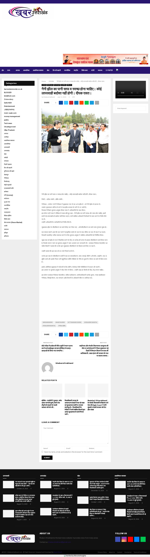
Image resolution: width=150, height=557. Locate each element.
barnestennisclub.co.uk (13, 89)
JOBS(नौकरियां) (9, 110)
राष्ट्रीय (76, 70)
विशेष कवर (85, 70)
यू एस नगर (7, 202)
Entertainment (9, 106)
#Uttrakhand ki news (74, 322)
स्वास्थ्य (100, 70)
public (6, 120)
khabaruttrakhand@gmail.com (59, 542)
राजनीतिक (67, 70)
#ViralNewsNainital (49, 325)
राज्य (8, 70)
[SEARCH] (143, 108)
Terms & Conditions (140, 552)
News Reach (58, 552)
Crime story (8, 99)
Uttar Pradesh (9, 130)
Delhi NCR (8, 103)
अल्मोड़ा (6, 137)
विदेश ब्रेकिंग (7, 216)
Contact (119, 552)
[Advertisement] (75, 36)
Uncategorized (10, 127)
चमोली (6, 157)
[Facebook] (117, 539)
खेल (48, 70)
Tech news (8, 123)
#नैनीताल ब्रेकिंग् (61, 325)
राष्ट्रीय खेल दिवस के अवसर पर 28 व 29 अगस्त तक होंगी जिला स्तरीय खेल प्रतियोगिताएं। (62, 484)
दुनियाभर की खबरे (9, 171)
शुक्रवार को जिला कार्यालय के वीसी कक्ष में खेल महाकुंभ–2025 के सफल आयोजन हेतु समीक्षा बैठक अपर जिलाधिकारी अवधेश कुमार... (99, 485)
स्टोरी (92, 70)
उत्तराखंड (44, 85)
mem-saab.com (10, 113)
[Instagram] (124, 539)
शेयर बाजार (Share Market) (13, 222)
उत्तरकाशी (7, 147)
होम (3, 70)
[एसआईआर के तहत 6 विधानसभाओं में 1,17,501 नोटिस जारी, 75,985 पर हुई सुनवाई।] (45, 498)
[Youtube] (130, 539)
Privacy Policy (102, 552)
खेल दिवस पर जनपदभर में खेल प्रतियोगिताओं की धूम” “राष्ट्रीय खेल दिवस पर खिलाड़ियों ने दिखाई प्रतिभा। (99, 512)
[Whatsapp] (143, 539)
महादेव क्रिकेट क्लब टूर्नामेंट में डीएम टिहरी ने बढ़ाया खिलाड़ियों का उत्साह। (100, 498)
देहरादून (6, 175)
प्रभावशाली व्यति (9, 188)
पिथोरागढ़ (6, 181)
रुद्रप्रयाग (7, 212)
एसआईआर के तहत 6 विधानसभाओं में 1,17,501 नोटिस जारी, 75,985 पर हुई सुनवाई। (62, 497)
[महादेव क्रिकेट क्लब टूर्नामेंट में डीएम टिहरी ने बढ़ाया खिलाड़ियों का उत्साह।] (82, 500)
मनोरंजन (6, 198)
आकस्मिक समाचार (38, 70)
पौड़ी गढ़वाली (7, 185)
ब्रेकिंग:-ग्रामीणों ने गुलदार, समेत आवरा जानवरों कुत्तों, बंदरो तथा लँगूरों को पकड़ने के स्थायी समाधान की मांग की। (52, 403)
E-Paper (109, 70)
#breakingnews (48, 322)
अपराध (18, 70)
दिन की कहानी (57, 70)
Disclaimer (127, 552)
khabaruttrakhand (49, 97)
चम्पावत (6, 161)
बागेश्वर (6, 192)
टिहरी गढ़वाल (50, 85)
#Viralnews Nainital (90, 322)
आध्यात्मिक (26, 70)
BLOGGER (7, 92)
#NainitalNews (60, 322)
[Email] (136, 539)
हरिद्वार (6, 233)
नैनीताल (6, 178)
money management (12, 116)
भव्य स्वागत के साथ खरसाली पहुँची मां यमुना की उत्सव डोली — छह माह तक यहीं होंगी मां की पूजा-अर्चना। (25, 484)
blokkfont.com (9, 96)
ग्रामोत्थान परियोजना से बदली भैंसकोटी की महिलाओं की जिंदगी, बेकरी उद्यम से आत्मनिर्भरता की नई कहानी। (61, 512)
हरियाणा (6, 236)
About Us (112, 552)
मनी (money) (8, 195)
